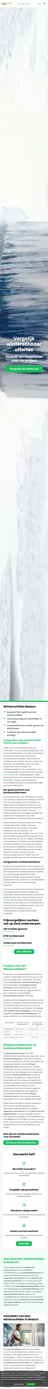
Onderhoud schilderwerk (17, 942)
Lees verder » (8, 931)
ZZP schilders (9, 774)
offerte (6, 900)
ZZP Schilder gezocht (15, 928)
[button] (39, 4)
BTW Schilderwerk (13, 936)
